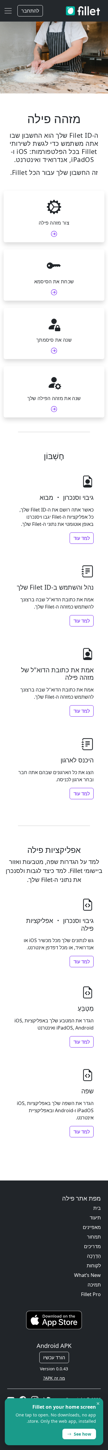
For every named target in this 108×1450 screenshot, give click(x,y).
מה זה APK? (54, 1378)
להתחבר (30, 10)
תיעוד (95, 1217)
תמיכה (94, 1284)
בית (97, 1208)
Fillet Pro (91, 1294)
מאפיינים (92, 1227)
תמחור (94, 1236)
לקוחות (94, 1265)
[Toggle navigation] (8, 10)
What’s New (87, 1275)
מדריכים (92, 1246)
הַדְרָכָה (94, 1256)
